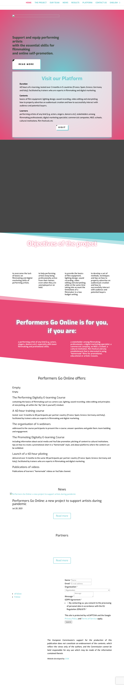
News (65, 3)
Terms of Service (89, 618)
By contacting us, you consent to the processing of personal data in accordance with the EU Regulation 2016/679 (89, 606)
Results (75, 3)
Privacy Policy (71, 618)
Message (69, 596)
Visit (62, 127)
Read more (26, 64)
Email (68, 583)
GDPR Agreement (73, 599)
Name (68, 580)
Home (28, 3)
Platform (87, 3)
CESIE (67, 659)
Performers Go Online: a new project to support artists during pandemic (57, 502)
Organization (71, 587)
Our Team (54, 3)
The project (41, 3)
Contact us (101, 3)
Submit (68, 622)
